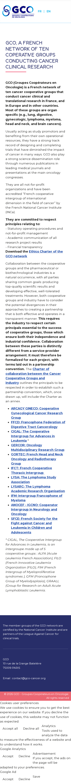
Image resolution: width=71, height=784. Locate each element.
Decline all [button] (31, 728)
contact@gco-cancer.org (28, 678)
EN (49, 11)
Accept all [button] (10, 728)
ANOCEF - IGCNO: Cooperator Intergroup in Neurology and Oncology (34, 509)
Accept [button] (8, 756)
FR (40, 11)
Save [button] (36, 776)
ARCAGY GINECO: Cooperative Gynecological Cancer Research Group (37, 413)
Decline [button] (24, 756)
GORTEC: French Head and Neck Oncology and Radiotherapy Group (37, 458)
